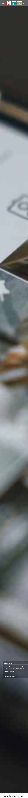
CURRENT (6, 796)
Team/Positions (10, 668)
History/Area (9, 666)
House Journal (9, 671)
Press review (20, 668)
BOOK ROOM (13, 796)
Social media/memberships (13, 673)
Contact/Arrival (10, 676)
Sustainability (19, 666)
